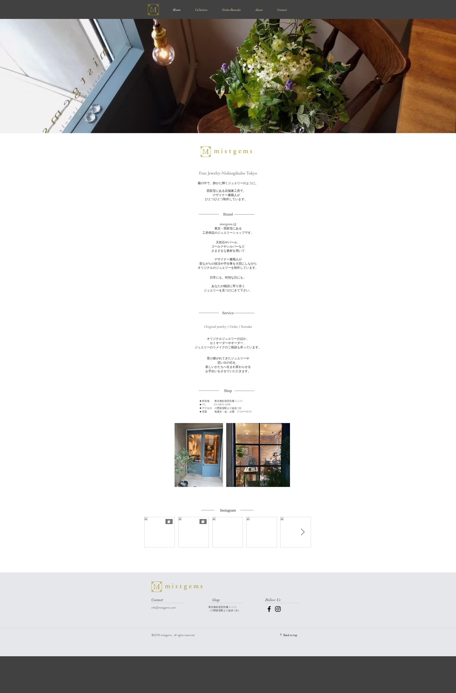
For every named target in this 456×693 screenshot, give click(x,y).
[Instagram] (278, 609)
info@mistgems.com (163, 607)
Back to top (290, 635)
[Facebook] (269, 609)
